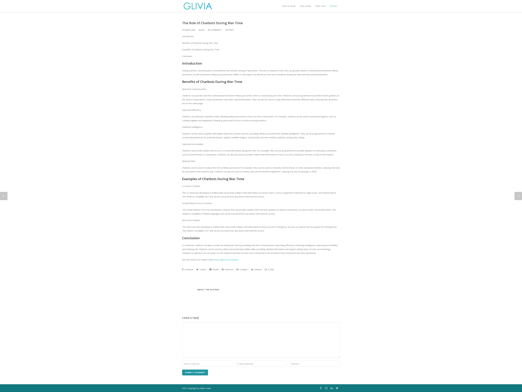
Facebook (188, 269)
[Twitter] (337, 388)
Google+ (244, 269)
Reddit (215, 269)
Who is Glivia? (289, 6)
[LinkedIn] (331, 388)
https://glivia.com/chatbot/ (226, 259)
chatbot (229, 30)
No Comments (215, 30)
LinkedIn (258, 269)
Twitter (202, 269)
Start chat (320, 6)
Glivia (201, 30)
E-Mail (270, 269)
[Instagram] (326, 388)
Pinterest (228, 269)
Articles (333, 6)
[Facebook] (321, 388)
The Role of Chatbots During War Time (212, 23)
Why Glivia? (305, 6)
